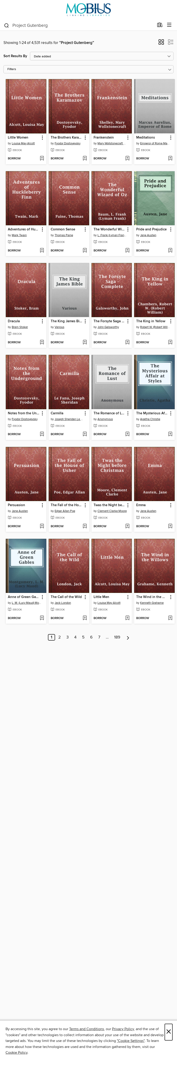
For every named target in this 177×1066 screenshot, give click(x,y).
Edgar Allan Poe (65, 511)
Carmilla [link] (57, 413)
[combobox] (79, 25)
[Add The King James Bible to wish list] (85, 343)
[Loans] (160, 25)
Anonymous (105, 419)
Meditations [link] (145, 138)
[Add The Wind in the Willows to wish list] (170, 618)
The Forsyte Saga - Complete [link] (110, 321)
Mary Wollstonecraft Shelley (112, 143)
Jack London (63, 603)
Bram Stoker (20, 327)
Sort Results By (15, 56)
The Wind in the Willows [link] (152, 597)
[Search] (6, 25)
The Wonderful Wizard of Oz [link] (110, 229)
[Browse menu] (169, 25)
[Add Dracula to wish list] (42, 343)
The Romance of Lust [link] (110, 413)
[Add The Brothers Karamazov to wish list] (85, 159)
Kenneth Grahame (152, 603)
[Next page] (128, 637)
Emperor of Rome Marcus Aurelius (155, 143)
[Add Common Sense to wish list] (85, 251)
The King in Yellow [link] (150, 321)
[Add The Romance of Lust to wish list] (127, 434)
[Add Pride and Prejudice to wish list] (170, 251)
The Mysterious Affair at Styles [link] (152, 413)
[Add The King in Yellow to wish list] (170, 343)
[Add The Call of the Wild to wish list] (85, 618)
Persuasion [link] (16, 505)
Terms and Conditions (86, 1029)
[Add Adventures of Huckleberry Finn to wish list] (42, 251)
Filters (11, 69)
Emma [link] (141, 505)
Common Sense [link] (63, 229)
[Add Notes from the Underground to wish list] (42, 434)
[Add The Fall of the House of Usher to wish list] (85, 527)
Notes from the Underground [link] (24, 413)
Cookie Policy (16, 1052)
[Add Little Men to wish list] (127, 618)
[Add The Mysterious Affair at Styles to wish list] (170, 434)
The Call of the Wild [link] (66, 597)
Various (59, 327)
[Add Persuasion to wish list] (42, 527)
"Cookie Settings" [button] (131, 1040)
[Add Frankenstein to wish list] (127, 159)
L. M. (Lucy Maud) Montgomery (26, 603)
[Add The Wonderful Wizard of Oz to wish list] (127, 251)
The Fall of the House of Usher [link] (67, 505)
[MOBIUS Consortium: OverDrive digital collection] (88, 9)
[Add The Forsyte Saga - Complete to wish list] (127, 343)
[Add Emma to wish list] (170, 527)
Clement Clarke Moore (112, 511)
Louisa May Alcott (23, 143)
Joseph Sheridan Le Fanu (69, 419)
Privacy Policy (123, 1029)
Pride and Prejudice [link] (151, 229)
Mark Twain (19, 235)
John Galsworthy (108, 327)
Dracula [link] (14, 321)
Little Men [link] (101, 597)
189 (117, 637)
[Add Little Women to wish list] (42, 159)
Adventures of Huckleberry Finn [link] (24, 229)
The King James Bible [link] (67, 321)
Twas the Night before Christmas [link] (110, 505)
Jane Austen (148, 235)
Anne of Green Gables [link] (24, 597)
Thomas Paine (64, 235)
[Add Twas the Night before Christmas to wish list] (127, 527)
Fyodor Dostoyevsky (67, 143)
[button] (161, 43)
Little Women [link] (18, 138)
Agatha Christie (150, 419)
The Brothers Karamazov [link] (67, 138)
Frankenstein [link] (104, 138)
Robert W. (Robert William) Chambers (155, 327)
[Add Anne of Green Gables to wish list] (42, 618)
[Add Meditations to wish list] (170, 159)
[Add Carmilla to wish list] (85, 434)
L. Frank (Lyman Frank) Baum (112, 235)
